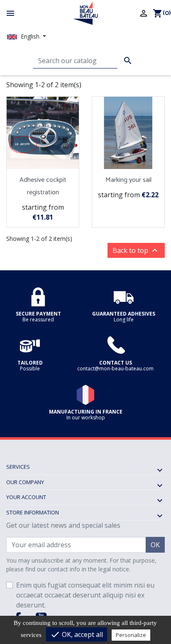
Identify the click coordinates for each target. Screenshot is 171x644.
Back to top (136, 250)
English (30, 36)
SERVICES (18, 466)
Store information (32, 512)
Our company (25, 482)
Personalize (131, 635)
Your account (26, 497)
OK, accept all (76, 634)
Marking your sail (128, 180)
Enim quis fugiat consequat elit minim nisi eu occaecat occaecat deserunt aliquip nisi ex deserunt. (85, 595)
